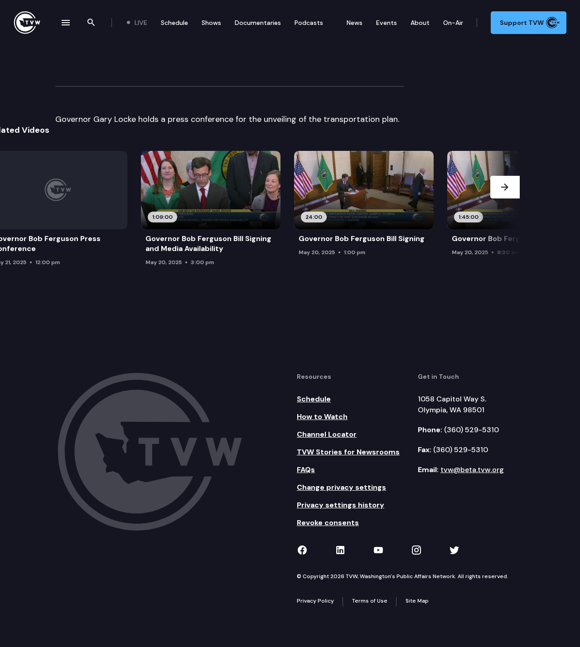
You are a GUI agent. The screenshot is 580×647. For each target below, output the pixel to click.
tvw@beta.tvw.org (472, 469)
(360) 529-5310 (471, 430)
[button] (505, 211)
